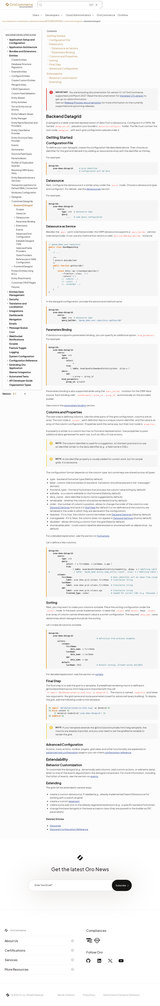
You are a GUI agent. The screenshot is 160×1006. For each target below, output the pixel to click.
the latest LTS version (131, 95)
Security (14, 299)
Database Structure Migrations (21, 66)
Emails (13, 323)
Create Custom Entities (23, 80)
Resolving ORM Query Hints (22, 172)
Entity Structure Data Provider (21, 139)
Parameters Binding (63, 52)
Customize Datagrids (73, 21)
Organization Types (20, 384)
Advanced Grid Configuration (23, 235)
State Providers (24, 255)
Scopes (20, 209)
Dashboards (16, 315)
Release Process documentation (83, 102)
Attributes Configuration (23, 192)
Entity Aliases (18, 97)
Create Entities (19, 59)
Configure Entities (20, 75)
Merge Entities (18, 84)
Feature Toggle (17, 347)
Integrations (16, 310)
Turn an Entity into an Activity (21, 108)
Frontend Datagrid (23, 266)
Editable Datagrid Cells (25, 242)
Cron (12, 331)
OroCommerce (18, 930)
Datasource (56, 44)
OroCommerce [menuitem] (106, 15)
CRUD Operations (20, 89)
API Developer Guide (20, 380)
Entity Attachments (21, 278)
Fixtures (15, 287)
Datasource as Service (65, 48)
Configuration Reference (23, 360)
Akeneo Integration (20, 372)
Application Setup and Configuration (22, 41)
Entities (58, 21)
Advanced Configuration (63, 68)
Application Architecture (23, 47)
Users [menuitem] (35, 15)
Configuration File (59, 40)
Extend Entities (19, 71)
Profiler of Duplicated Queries (22, 164)
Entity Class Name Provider (20, 132)
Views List (21, 213)
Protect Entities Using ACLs (22, 272)
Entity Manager (19, 118)
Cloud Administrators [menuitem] (78, 15)
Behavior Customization (63, 77)
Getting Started (56, 35)
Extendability (54, 73)
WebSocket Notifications (16, 338)
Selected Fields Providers (24, 249)
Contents (52, 31)
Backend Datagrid (23, 205)
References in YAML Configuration (26, 261)
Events (14, 145)
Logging (14, 352)
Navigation (15, 319)
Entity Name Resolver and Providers (24, 124)
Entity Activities (19, 102)
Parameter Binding (25, 221)
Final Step (55, 64)
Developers (23, 21)
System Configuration (21, 356)
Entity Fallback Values (22, 114)
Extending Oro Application (17, 366)
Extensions (21, 225)
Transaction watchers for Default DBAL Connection (24, 187)
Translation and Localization (18, 305)
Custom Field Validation (23, 93)
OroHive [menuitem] (123, 15)
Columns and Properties (63, 56)
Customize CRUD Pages (23, 282)
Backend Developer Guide (41, 21)
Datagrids (16, 196)
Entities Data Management (16, 293)
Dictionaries (17, 149)
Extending (55, 82)
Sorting (53, 60)
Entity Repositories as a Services (23, 179)
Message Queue (18, 327)
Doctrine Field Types (21, 153)
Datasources (22, 217)
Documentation (9, 21)
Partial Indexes (18, 158)
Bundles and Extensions (22, 51)
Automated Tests (19, 376)
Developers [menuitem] (52, 15)
